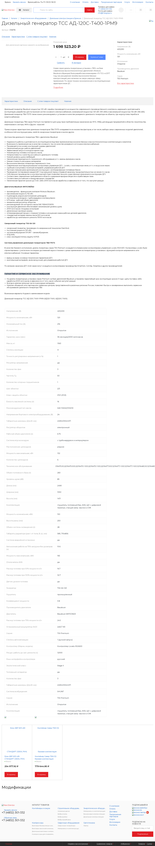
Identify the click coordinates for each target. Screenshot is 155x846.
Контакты (149, 2)
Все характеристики (125, 83)
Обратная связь (10, 818)
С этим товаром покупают (37, 37)
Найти (89, 10)
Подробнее (58, 87)
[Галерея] (148, 787)
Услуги (127, 2)
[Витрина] (144, 787)
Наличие (52, 37)
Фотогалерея (137, 2)
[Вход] (121, 9)
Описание (6, 37)
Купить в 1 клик (97, 57)
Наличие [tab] (67, 101)
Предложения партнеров (111, 2)
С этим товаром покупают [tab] (48, 101)
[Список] (152, 787)
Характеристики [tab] (11, 101)
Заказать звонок (19, 2)
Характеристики (18, 37)
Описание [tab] (27, 101)
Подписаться (142, 834)
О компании (75, 2)
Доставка (94, 2)
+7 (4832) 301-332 (105, 9)
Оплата (85, 2)
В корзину (79, 57)
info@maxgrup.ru (105, 13)
